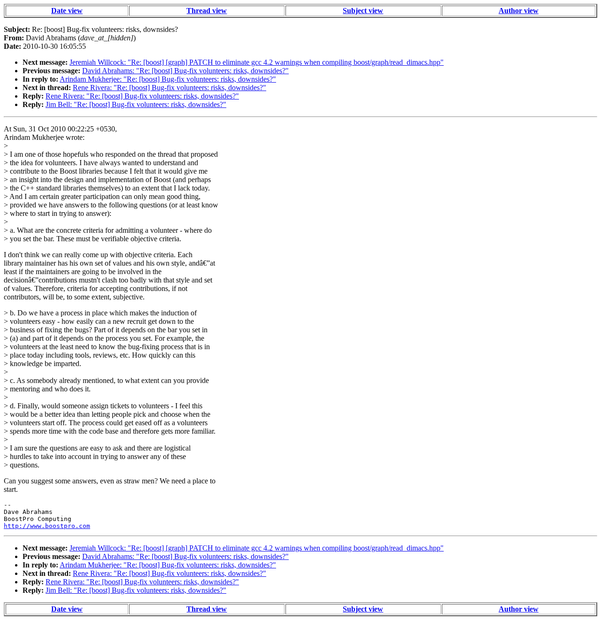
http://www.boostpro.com (47, 525)
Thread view (206, 11)
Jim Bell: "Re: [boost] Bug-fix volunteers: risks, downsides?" (136, 104)
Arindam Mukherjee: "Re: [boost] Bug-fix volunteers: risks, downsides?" (168, 79)
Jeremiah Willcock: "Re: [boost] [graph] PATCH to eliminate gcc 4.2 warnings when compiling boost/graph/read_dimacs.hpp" (256, 62)
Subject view (363, 11)
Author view (519, 11)
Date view (67, 11)
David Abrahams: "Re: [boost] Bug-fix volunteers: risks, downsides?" (185, 71)
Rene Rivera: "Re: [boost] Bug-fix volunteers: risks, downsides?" (169, 88)
